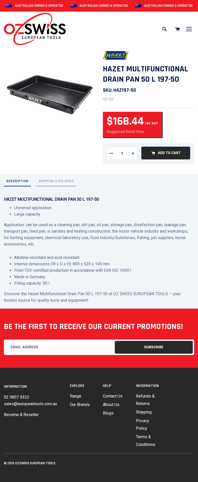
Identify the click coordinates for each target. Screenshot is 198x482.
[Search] (164, 29)
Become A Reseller (21, 414)
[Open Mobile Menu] (189, 29)
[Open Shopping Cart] (177, 29)
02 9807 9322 (16, 397)
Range (75, 396)
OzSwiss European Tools (35, 463)
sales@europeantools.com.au (30, 403)
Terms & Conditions (145, 440)
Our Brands (80, 404)
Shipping (144, 412)
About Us (111, 404)
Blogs (108, 413)
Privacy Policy (142, 424)
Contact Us (112, 396)
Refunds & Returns (145, 400)
